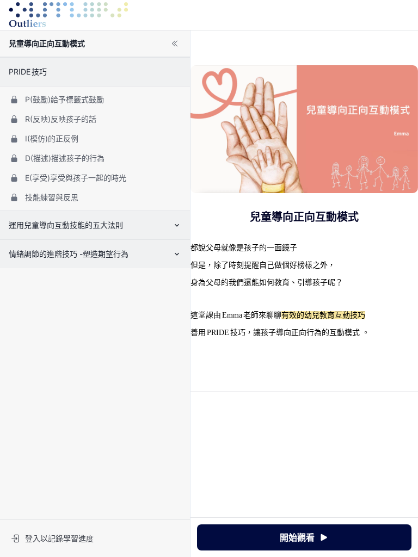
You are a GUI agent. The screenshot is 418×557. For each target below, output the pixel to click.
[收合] (174, 43)
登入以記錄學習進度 (59, 538)
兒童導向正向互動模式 (47, 43)
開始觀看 (297, 537)
